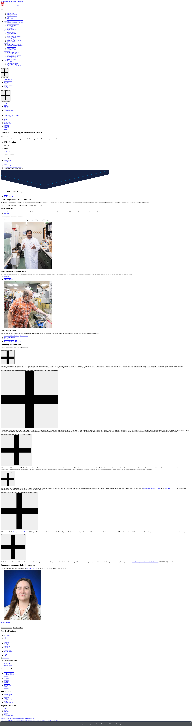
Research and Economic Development (13, 167)
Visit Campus (10, 28)
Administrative (7, 160)
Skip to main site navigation (7, 1)
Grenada (6, 107)
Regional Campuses (11, 39)
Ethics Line (55, 720)
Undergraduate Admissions (13, 24)
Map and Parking (8, 665)
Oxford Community (8, 87)
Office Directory (7, 650)
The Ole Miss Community (13, 52)
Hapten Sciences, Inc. (9, 279)
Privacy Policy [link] (108, 724)
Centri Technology (8, 278)
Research (6, 43)
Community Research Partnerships (15, 45)
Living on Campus (11, 32)
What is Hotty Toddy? (12, 64)
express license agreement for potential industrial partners (145, 562)
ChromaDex (6, 276)
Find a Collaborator (11, 47)
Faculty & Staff (7, 116)
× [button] (190, 722)
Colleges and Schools (12, 14)
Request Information (11, 29)
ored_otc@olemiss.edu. (31, 568)
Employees (6, 82)
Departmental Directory (9, 165)
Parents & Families (8, 85)
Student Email (7, 122)
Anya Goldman (5, 622)
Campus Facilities (11, 41)
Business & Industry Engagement (14, 44)
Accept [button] (120, 724)
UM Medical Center (8, 110)
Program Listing (10, 13)
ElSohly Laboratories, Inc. (10, 337)
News (5, 118)
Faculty (8, 17)
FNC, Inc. (6, 338)
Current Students (8, 81)
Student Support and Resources (14, 36)
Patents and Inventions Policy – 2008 (152, 488)
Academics (6, 12)
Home (5, 164)
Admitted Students (8, 79)
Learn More (6, 213)
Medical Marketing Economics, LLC (12, 341)
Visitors (5, 86)
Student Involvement (11, 34)
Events (5, 119)
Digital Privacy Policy (6, 720)
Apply (5, 638)
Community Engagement (12, 57)
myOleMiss (6, 125)
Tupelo (5, 105)
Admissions (6, 21)
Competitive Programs (12, 16)
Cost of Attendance (11, 25)
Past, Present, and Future (12, 56)
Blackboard (6, 127)
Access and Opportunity (12, 53)
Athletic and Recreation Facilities (14, 66)
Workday (6, 129)
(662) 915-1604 (7, 151)
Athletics (6, 60)
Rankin (5, 109)
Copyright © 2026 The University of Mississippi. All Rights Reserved (17, 718)
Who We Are (7, 51)
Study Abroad (10, 18)
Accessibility (50, 720)
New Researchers (11, 48)
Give (17, 5)
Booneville (6, 106)
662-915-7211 (7, 663)
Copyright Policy (169, 488)
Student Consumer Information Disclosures (21, 720)
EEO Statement (42, 720)
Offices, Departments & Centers (11, 115)
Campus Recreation (11, 37)
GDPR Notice (35, 720)
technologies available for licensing (20, 531)
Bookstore (6, 688)
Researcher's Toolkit (11, 49)
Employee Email (7, 123)
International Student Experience (14, 40)
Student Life (6, 30)
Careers (5, 686)
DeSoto (5, 103)
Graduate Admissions (12, 26)
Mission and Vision (11, 59)
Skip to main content (19, 1)
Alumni (5, 83)
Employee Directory (8, 651)
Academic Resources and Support (15, 20)
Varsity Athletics (10, 61)
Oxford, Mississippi (11, 33)
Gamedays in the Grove (12, 63)
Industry (6, 195)
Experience (6, 126)
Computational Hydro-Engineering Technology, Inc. (16, 336)
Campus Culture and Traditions (14, 55)
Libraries (6, 121)
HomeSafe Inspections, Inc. (10, 340)
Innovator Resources (8, 196)
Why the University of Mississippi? (15, 22)
